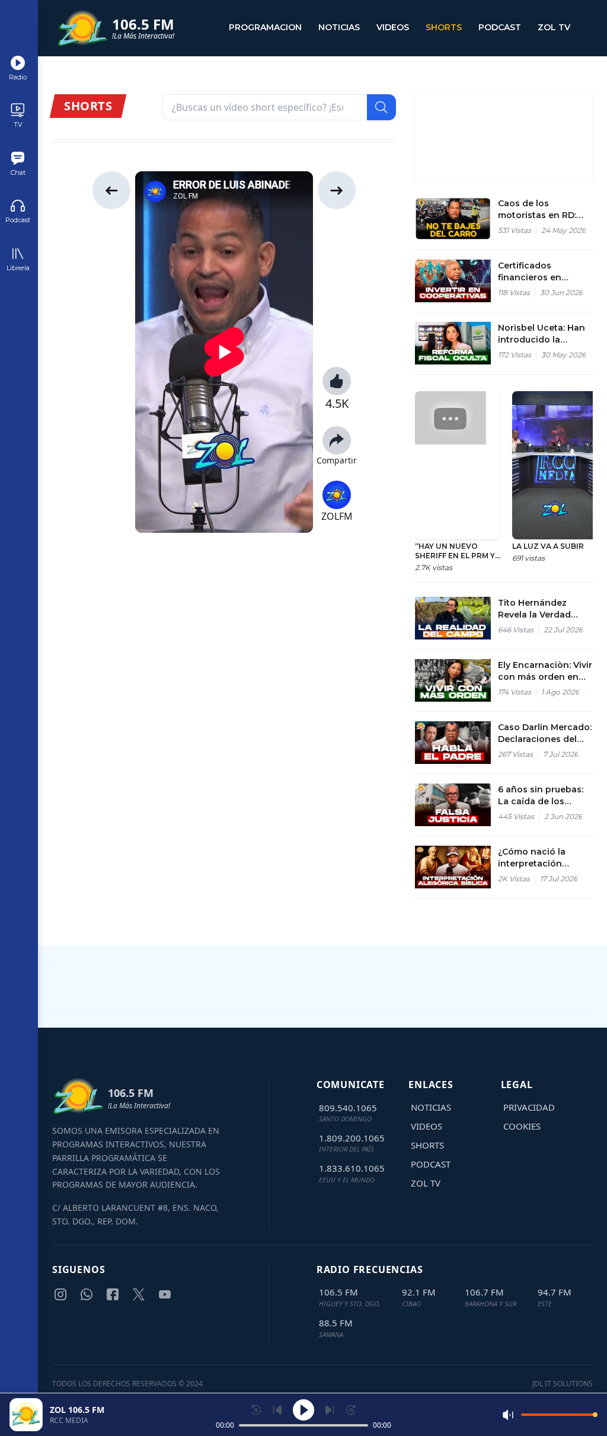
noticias (339, 27)
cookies (522, 1126)
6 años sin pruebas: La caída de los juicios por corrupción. (540, 795)
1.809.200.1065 (352, 1138)
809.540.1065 (348, 1108)
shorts (444, 27)
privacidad (529, 1107)
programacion (265, 27)
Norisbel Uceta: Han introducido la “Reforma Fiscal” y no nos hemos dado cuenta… (542, 334)
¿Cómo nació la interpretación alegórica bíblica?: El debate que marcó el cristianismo (543, 857)
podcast (499, 27)
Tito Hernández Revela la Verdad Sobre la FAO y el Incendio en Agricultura (535, 609)
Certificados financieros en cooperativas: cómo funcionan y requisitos (541, 271)
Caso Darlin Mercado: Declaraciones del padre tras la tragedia (545, 733)
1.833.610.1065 (352, 1168)
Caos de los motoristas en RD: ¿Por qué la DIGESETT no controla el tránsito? (545, 209)
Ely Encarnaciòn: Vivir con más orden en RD (545, 671)
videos (392, 27)
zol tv (554, 27)
